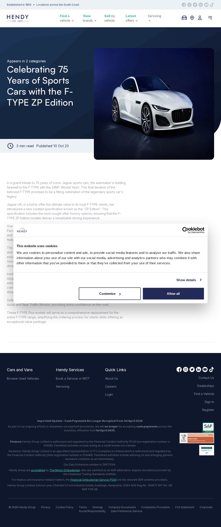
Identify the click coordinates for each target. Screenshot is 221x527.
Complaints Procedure (155, 507)
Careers (111, 386)
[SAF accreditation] (197, 427)
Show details (186, 280)
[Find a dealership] (192, 17)
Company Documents (122, 507)
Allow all (173, 293)
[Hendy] (17, 18)
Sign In (209, 402)
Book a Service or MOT (73, 378)
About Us (111, 378)
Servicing (154, 16)
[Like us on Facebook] (184, 5)
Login (109, 394)
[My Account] (200, 17)
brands (88, 18)
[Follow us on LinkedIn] (201, 5)
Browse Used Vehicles (23, 378)
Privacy (45, 507)
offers (131, 18)
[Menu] (210, 17)
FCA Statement (184, 507)
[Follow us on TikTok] (212, 5)
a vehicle (65, 18)
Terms (83, 507)
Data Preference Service (126, 511)
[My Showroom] (184, 17)
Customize (107, 293)
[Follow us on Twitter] (195, 5)
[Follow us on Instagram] (189, 5)
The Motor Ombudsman (64, 470)
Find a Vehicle (204, 394)
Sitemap (97, 507)
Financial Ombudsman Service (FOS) (94, 479)
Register (208, 410)
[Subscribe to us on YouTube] (206, 5)
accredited (38, 470)
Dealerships (205, 386)
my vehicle (109, 18)
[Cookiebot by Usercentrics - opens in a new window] (185, 230)
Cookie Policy (64, 507)
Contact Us (206, 378)
